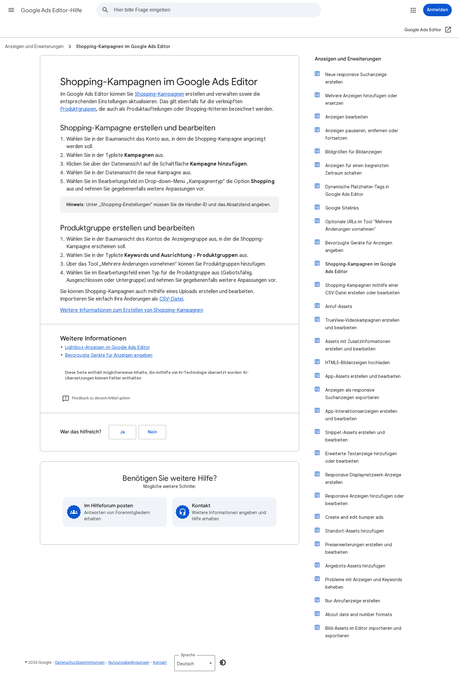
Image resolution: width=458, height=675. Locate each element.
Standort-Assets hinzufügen (354, 531)
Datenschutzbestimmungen (80, 662)
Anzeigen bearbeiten (346, 117)
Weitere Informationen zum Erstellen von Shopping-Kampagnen (131, 310)
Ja (122, 432)
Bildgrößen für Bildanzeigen (353, 152)
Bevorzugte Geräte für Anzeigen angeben (108, 355)
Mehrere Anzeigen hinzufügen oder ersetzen (361, 99)
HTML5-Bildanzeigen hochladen (357, 362)
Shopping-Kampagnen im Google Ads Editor (360, 267)
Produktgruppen (78, 109)
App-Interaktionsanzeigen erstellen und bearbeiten (361, 415)
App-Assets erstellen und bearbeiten (363, 376)
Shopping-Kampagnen (159, 94)
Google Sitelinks (342, 208)
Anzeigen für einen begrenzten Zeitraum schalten (357, 169)
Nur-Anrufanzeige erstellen (352, 601)
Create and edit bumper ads (354, 517)
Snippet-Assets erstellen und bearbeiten (355, 436)
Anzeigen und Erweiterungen (348, 59)
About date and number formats (358, 614)
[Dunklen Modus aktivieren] (222, 662)
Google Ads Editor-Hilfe (51, 10)
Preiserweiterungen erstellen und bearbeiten (358, 548)
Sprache (188, 655)
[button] (11, 9)
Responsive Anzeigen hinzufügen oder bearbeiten (364, 499)
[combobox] (217, 10)
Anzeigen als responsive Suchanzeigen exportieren (352, 393)
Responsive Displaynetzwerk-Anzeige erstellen (363, 478)
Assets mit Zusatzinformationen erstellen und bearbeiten (357, 345)
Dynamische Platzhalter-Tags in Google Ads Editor (357, 190)
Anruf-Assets (338, 306)
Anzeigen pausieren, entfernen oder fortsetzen (361, 134)
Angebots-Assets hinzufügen (355, 566)
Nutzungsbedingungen (128, 662)
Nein (152, 432)
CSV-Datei (172, 299)
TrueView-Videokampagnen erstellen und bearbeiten (362, 323)
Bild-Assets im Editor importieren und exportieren (363, 632)
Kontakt (160, 662)
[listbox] (194, 663)
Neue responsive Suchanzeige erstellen (356, 78)
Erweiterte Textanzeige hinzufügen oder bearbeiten (361, 457)
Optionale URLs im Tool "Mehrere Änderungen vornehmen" (358, 225)
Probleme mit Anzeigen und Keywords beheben (363, 583)
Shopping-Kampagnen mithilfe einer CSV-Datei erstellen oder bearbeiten (362, 289)
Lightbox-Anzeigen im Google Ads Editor (107, 347)
